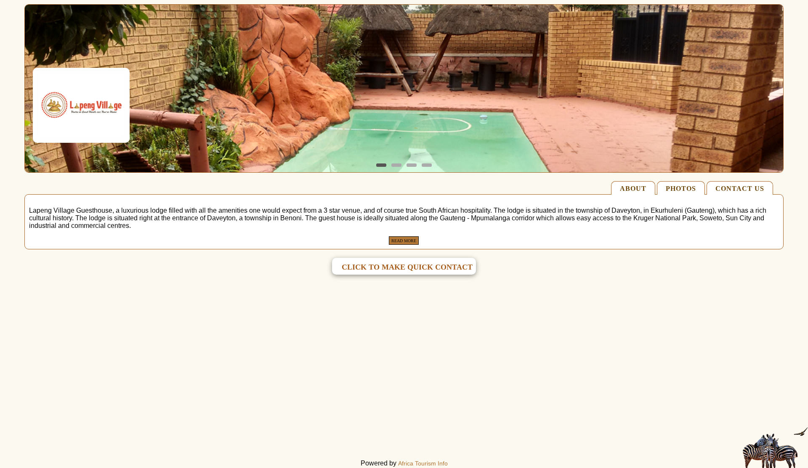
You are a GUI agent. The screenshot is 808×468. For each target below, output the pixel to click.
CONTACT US (739, 188)
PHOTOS (681, 188)
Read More (403, 240)
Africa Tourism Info (423, 463)
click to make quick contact (407, 267)
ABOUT (633, 188)
